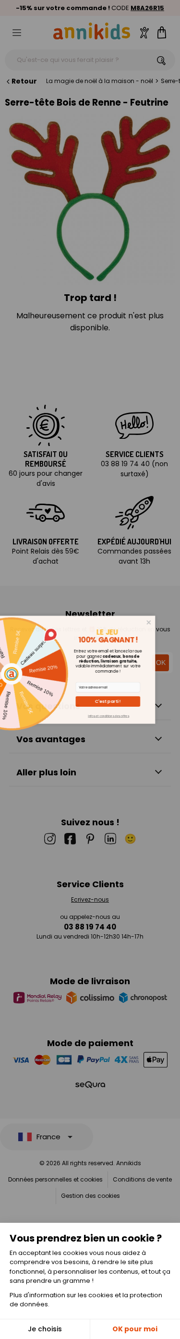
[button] (123, 701)
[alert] (90, 669)
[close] (164, 622)
